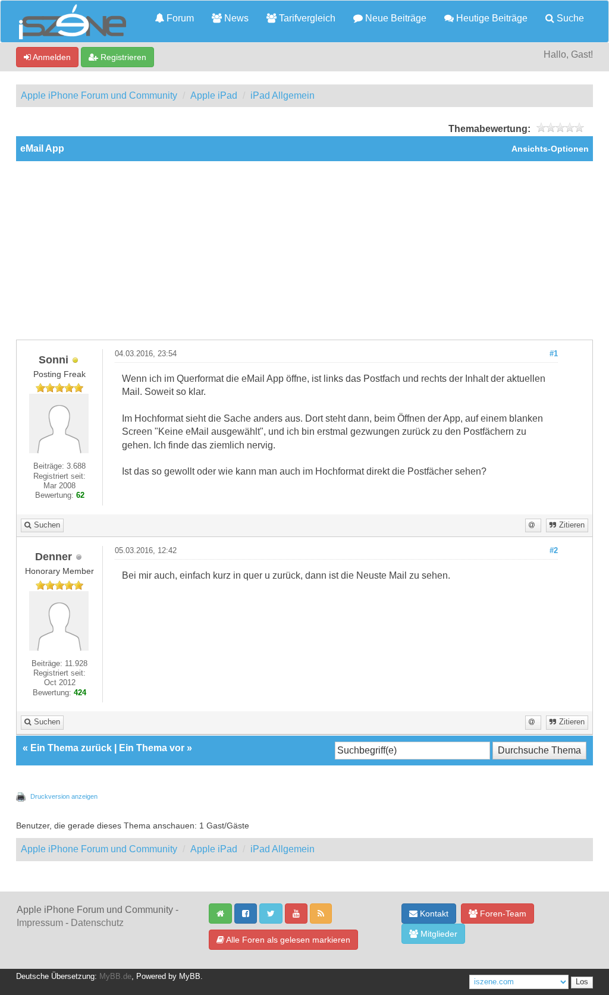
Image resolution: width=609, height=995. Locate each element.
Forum (179, 18)
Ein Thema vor (151, 748)
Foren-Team (502, 913)
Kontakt (432, 913)
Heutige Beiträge (491, 18)
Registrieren (122, 57)
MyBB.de (115, 976)
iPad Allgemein (282, 95)
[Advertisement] (304, 250)
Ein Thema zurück (71, 748)
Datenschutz (97, 923)
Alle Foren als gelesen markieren (287, 939)
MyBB (189, 976)
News (235, 18)
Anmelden (51, 57)
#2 (554, 551)
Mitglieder (437, 933)
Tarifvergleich (306, 18)
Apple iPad (213, 95)
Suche (569, 18)
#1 (554, 354)
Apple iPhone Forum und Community (99, 95)
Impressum (40, 923)
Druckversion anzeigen (64, 796)
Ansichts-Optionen (550, 149)
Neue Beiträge (394, 18)
